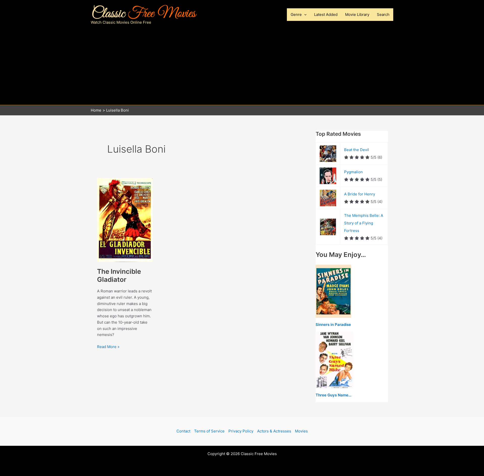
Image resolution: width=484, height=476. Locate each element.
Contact (183, 431)
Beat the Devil (356, 149)
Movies (301, 431)
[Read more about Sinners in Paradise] (333, 291)
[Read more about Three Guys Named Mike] (334, 360)
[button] (304, 14)
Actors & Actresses (274, 431)
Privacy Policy (240, 431)
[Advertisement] (242, 67)
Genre (296, 14)
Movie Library (357, 14)
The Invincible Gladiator (119, 275)
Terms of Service (209, 431)
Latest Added (326, 14)
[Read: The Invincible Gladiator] (125, 219)
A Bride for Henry (359, 194)
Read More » (108, 347)
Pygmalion (353, 171)
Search (383, 14)
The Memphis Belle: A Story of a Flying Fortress (363, 223)
